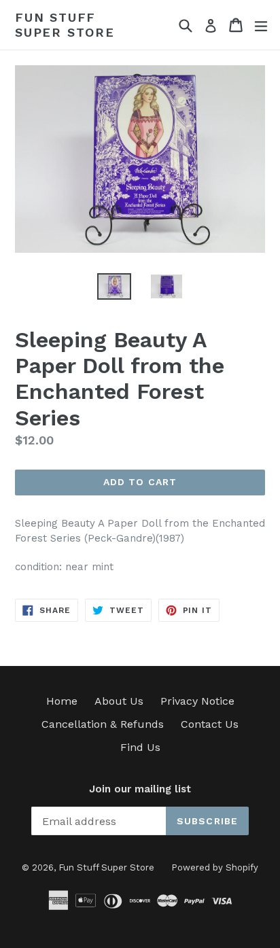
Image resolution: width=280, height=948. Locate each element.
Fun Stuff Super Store (65, 24)
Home (61, 701)
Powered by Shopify (214, 867)
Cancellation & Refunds (102, 724)
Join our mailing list (140, 789)
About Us (118, 701)
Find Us (140, 747)
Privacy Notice (197, 701)
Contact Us (210, 724)
